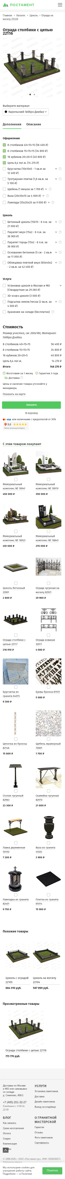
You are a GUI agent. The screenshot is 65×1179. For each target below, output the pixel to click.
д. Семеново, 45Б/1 (13, 1095)
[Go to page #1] (30, 94)
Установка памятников (46, 1091)
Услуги (41, 1085)
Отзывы (39, 1132)
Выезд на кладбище (45, 1107)
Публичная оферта (12, 1162)
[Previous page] (7, 67)
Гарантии (39, 1127)
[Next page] (58, 67)
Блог (7, 1117)
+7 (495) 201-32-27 (15, 1102)
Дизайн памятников (45, 1101)
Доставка (39, 1096)
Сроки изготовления (13, 1128)
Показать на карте (14, 394)
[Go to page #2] (34, 94)
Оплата (7, 1133)
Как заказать (9, 1123)
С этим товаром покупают (22, 444)
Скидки (6, 1138)
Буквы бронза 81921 (48, 691)
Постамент (22, 5)
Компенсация (10, 1143)
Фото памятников (44, 1137)
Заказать (31, 404)
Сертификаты (42, 1142)
